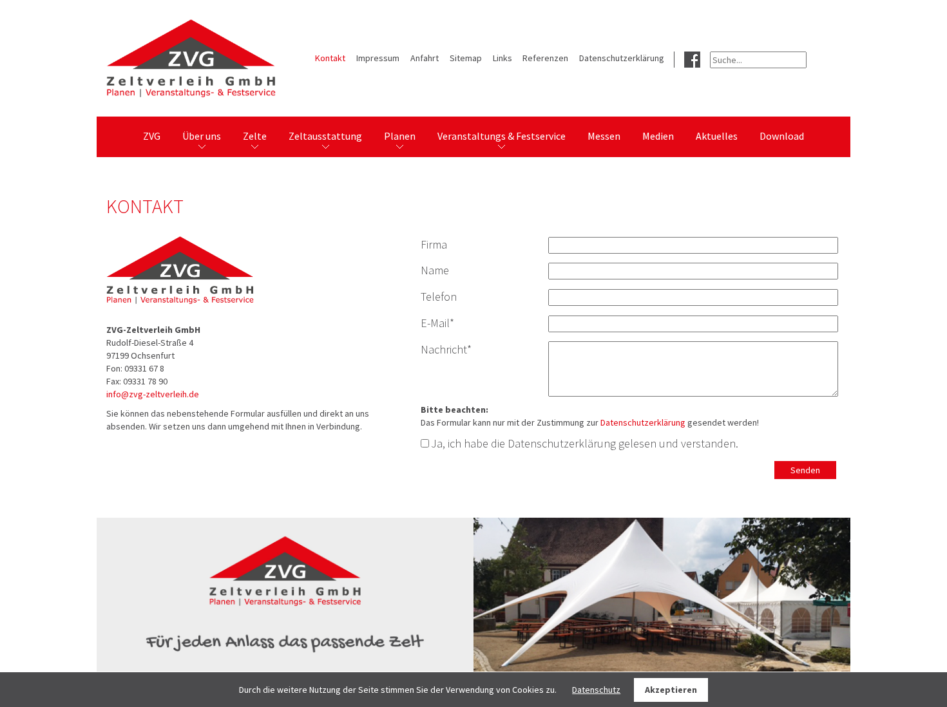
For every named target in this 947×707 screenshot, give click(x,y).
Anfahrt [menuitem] (424, 58)
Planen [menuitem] (400, 135)
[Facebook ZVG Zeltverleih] (692, 58)
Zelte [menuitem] (255, 135)
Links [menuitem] (502, 58)
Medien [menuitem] (658, 135)
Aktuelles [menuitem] (717, 135)
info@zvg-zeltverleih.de (152, 394)
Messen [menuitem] (604, 135)
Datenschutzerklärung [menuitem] (621, 58)
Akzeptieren (671, 689)
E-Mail (437, 323)
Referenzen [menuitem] (545, 58)
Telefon (439, 296)
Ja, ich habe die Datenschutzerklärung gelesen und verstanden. (584, 443)
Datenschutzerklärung (642, 422)
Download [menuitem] (782, 135)
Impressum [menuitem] (377, 58)
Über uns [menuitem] (201, 135)
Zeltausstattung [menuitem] (325, 135)
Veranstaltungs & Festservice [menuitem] (501, 135)
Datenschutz (596, 689)
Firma (434, 244)
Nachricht (446, 349)
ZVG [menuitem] (151, 135)
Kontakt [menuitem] (330, 58)
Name (435, 270)
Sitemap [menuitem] (466, 58)
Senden (805, 470)
